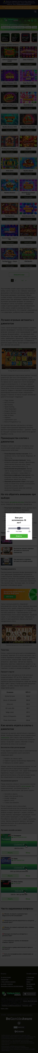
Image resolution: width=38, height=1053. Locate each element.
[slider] (18, 528)
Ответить (19, 536)
